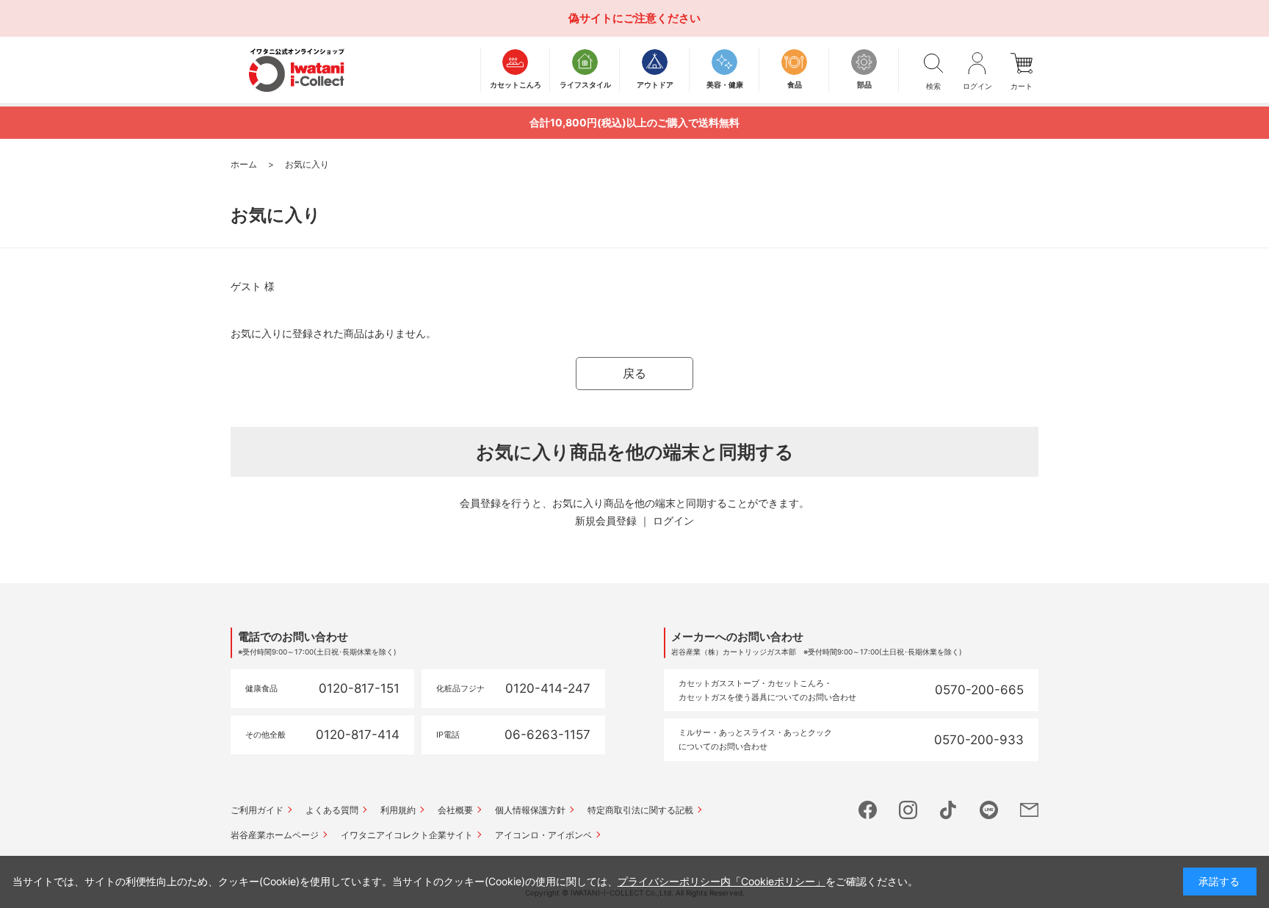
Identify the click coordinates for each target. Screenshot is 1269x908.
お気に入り (307, 164)
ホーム (244, 164)
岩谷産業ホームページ (275, 834)
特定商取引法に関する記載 (640, 809)
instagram (908, 810)
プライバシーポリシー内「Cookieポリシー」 (721, 881)
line (989, 810)
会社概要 (455, 809)
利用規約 (398, 809)
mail (1029, 810)
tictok (948, 810)
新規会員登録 (606, 520)
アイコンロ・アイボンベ (543, 834)
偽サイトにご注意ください (634, 18)
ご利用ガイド (257, 809)
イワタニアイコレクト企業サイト (407, 834)
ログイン (673, 520)
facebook (867, 810)
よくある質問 (332, 809)
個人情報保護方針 (530, 809)
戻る (634, 373)
